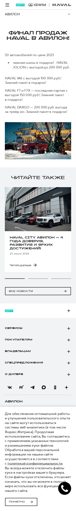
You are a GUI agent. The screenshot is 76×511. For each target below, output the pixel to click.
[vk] (10, 387)
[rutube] (21, 387)
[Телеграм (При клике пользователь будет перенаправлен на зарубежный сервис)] (32, 387)
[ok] (55, 387)
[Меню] (7, 4)
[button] (15, 278)
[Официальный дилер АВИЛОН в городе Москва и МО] (49, 5)
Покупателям (18, 340)
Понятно (17, 502)
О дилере (14, 374)
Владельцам (18, 351)
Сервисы (13, 328)
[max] (44, 387)
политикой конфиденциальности (34, 463)
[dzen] (66, 387)
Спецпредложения (24, 363)
